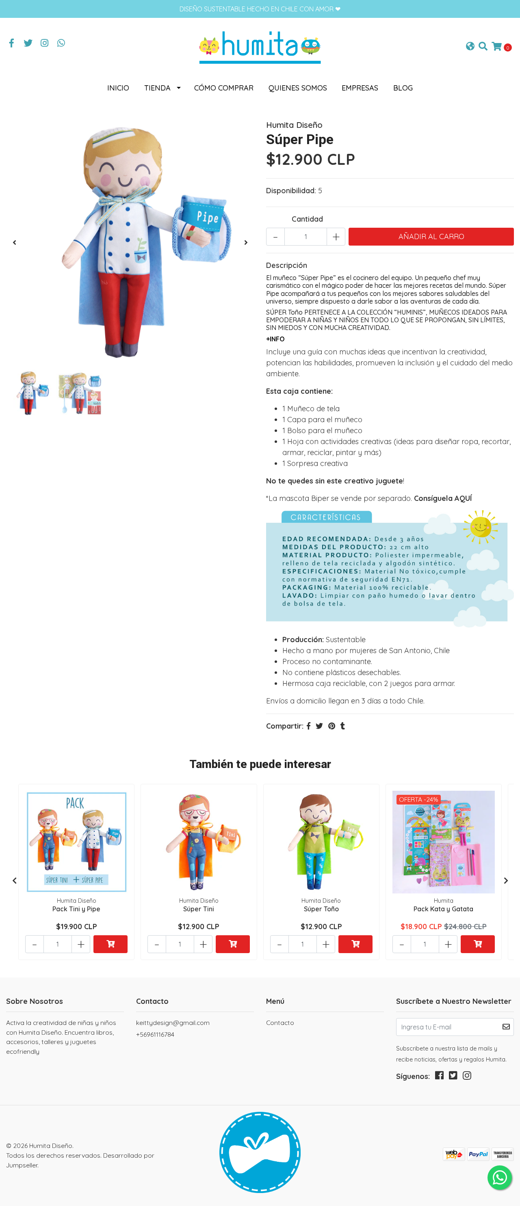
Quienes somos (298, 88)
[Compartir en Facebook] (308, 726)
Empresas (360, 88)
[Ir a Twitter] (28, 43)
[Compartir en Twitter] (319, 726)
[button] (470, 46)
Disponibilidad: (291, 190)
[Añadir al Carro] (110, 944)
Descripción (286, 265)
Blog (403, 88)
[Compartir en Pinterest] (331, 726)
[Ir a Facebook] (11, 43)
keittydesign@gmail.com (173, 1022)
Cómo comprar (224, 88)
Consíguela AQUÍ (443, 498)
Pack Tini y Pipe (76, 909)
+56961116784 (155, 1034)
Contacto (280, 1022)
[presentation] (14, 243)
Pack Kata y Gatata (443, 909)
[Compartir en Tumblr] (342, 726)
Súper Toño (321, 909)
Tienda (157, 88)
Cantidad (307, 219)
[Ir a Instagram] (44, 43)
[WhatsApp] (61, 43)
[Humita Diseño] (260, 46)
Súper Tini (198, 909)
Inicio (118, 88)
